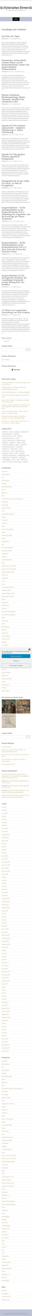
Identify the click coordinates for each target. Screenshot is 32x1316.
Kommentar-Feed (6, 1296)
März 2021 (4, 853)
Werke (3, 462)
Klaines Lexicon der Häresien (9, 566)
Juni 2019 (4, 917)
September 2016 (6, 1017)
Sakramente (22, 457)
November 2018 (6, 938)
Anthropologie (5, 480)
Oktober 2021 (5, 837)
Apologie (4, 483)
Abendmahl (5, 431)
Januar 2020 (5, 895)
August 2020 (5, 874)
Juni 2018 (4, 953)
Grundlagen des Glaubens (8, 446)
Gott (3, 544)
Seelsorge (4, 642)
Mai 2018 (4, 956)
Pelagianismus (5, 457)
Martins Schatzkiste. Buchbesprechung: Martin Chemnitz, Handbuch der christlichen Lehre (13, 98)
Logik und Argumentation (8, 593)
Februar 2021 (5, 856)
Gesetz (23, 442)
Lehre (3, 584)
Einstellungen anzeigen (16, 665)
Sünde (13, 459)
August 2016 (5, 1020)
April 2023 (4, 810)
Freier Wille (4, 520)
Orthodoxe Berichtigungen (8, 611)
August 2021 (5, 840)
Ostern (3, 617)
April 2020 (4, 886)
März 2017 (4, 999)
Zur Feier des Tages (11, 36)
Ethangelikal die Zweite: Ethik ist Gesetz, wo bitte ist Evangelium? (15, 183)
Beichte (3, 489)
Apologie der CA (25, 431)
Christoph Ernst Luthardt (8, 438)
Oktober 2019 (5, 904)
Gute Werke (19, 446)
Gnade (3, 538)
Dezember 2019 (6, 898)
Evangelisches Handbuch (8, 514)
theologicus (18, 38)
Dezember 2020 (6, 862)
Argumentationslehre (7, 434)
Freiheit (18, 442)
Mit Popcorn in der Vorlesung (9, 455)
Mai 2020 (4, 883)
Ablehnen (16, 661)
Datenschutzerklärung (22, 1312)
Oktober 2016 (5, 1014)
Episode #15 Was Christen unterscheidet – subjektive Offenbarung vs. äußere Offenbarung (13, 128)
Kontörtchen (5, 575)
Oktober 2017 (5, 978)
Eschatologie (5, 505)
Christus (18, 438)
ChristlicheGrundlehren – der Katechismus (12, 499)
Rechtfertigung (5, 627)
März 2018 (4, 962)
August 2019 (5, 911)
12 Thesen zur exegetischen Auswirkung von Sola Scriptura (16, 311)
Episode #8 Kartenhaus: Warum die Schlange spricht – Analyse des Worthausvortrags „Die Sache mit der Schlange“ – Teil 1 (15, 776)
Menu (16, 19)
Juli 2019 (4, 914)
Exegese (4, 517)
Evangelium (12, 442)
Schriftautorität (5, 639)
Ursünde (4, 669)
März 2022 (4, 825)
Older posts (6, 341)
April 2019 (4, 923)
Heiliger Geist (5, 449)
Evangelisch (5, 442)
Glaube (17, 444)
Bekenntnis (16, 434)
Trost (3, 1253)
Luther (16, 453)
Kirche (12, 451)
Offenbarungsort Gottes (23, 455)
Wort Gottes (10, 462)
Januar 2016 (5, 1042)
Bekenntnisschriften (7, 436)
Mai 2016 (4, 1029)
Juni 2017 (4, 990)
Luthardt (11, 453)
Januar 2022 (5, 831)
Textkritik (4, 1247)
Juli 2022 (4, 816)
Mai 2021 (4, 847)
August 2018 (5, 947)
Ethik (3, 511)
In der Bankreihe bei (7, 559)
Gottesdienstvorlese (7, 550)
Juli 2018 (4, 950)
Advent (11, 431)
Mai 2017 (4, 993)
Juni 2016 (4, 1026)
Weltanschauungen (7, 678)
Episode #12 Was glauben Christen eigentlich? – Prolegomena (13, 156)
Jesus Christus (5, 451)
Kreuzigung (4, 578)
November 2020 (6, 865)
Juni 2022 (4, 819)
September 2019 (6, 907)
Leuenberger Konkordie (8, 587)
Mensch (4, 599)
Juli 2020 (4, 877)
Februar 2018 (5, 965)
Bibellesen (19, 436)
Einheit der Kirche (21, 440)
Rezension (4, 630)
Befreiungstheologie (7, 486)
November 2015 (6, 1048)
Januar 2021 (5, 859)
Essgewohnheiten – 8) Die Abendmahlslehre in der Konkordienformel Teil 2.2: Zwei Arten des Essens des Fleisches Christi (14, 247)
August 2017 (5, 984)
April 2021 (4, 850)
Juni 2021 (4, 843)
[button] (29, 649)
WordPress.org (5, 1299)
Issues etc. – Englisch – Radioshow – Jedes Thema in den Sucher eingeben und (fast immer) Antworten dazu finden (16, 406)
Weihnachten (24, 459)
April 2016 (4, 1032)
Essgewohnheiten (6, 508)
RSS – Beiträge (5, 359)
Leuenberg (5, 453)
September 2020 (6, 871)
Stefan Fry (4, 774)
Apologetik (16, 431)
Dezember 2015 (6, 1045)
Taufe (18, 459)
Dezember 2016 (6, 1008)
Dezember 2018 (6, 935)
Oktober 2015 (5, 1051)
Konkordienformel (19, 451)
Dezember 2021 (6, 834)
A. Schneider (21, 134)
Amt (3, 477)
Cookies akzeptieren (16, 656)
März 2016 (4, 1036)
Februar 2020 (5, 892)
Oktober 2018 (5, 941)
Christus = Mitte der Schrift (8, 440)
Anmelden (4, 1290)
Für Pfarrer (4, 523)
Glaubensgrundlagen (7, 535)
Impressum (7, 1312)
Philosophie (5, 621)
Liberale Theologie (6, 590)
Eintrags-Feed (5, 1293)
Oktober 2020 (5, 868)
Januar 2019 (5, 932)
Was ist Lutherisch (6, 672)
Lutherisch (21, 453)
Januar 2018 (5, 968)
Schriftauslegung (6, 459)
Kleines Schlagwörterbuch (8, 572)
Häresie (21, 449)
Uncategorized (5, 1256)
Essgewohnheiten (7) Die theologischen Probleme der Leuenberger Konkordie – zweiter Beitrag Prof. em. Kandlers (14, 280)
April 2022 (4, 822)
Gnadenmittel (23, 444)
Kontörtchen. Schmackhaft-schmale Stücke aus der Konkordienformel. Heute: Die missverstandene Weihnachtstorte (15, 64)
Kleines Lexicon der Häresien (9, 569)
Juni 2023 (4, 807)
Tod (3, 1250)
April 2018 (4, 959)
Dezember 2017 (6, 971)
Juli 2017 (4, 987)
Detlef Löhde (5, 795)
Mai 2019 (4, 920)
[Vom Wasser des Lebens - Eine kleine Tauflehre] (9, 706)
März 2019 (4, 926)
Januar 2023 (5, 813)
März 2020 (4, 889)
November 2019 (6, 901)
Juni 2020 (4, 880)
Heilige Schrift (13, 449)
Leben (3, 581)
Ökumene (25, 462)
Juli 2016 (4, 1023)
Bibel (14, 436)
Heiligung (4, 556)
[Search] (28, 349)
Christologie (5, 502)
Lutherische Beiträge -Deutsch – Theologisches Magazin (16, 392)
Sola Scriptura (5, 645)
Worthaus (4, 688)
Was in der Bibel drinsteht (8, 764)
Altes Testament (6, 474)
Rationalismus (14, 457)
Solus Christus (5, 1238)
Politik (3, 624)
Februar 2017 (5, 1002)
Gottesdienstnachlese (7, 547)
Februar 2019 (5, 929)
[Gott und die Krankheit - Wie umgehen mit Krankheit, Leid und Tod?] (9, 721)
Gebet (3, 526)
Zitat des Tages (18, 462)
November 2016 (6, 1011)
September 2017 (6, 981)
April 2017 (4, 996)
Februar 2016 (5, 1039)
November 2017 (6, 975)
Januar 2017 (5, 1005)
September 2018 (6, 944)
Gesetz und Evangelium (8, 444)
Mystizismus (5, 602)
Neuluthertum (5, 605)
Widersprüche (5, 685)
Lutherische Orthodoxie (8, 596)
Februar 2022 (5, 828)
